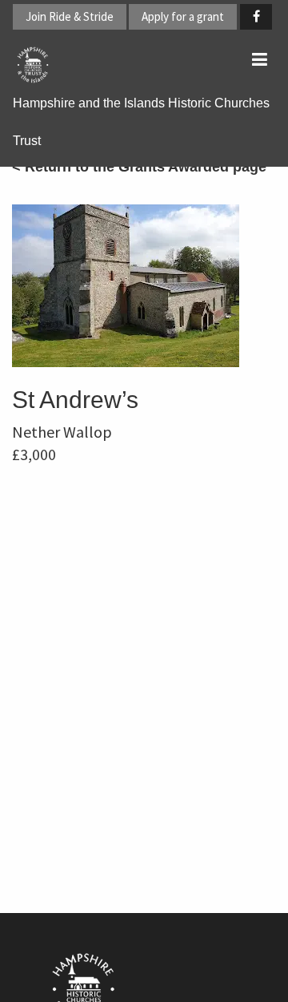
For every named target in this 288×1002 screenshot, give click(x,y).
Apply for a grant (183, 16)
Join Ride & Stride (70, 16)
